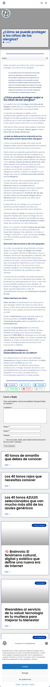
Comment (7, 407)
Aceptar (25, 667)
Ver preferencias (25, 679)
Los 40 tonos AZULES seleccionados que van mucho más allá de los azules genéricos (24, 502)
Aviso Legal (24, 684)
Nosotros (31, 684)
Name (6, 427)
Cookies (18, 684)
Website (6, 435)
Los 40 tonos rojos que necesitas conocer (23, 478)
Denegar (25, 673)
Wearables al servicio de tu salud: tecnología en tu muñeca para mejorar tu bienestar (24, 614)
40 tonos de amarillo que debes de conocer (23, 457)
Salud (8, 42)
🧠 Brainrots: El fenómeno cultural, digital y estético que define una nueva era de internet (22, 558)
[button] (46, 643)
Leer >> (7, 465)
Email (6, 431)
